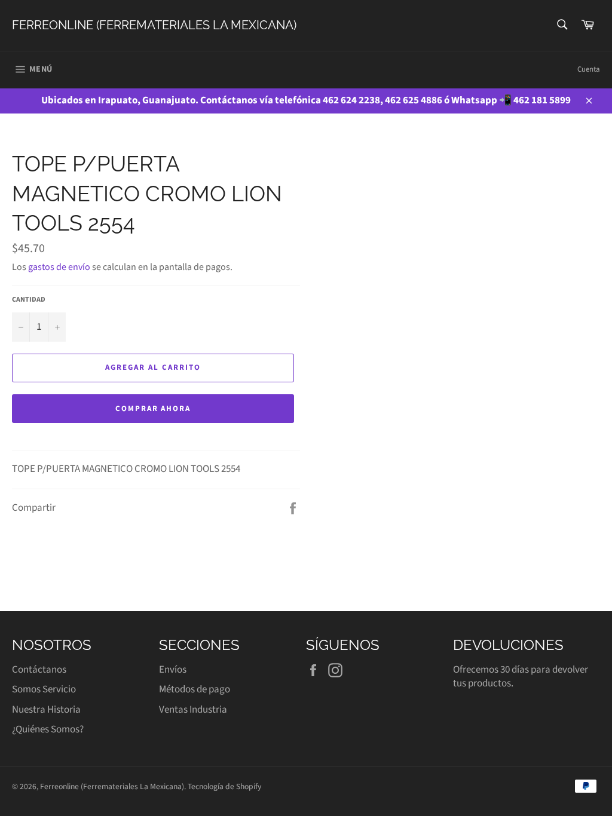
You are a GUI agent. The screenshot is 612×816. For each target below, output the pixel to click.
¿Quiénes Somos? (48, 729)
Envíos (172, 669)
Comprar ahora (153, 408)
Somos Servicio (44, 689)
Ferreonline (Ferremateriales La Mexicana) (154, 25)
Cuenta (588, 69)
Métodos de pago (194, 689)
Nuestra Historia (46, 710)
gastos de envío (59, 267)
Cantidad (28, 300)
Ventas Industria (193, 710)
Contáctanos (39, 669)
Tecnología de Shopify (224, 786)
